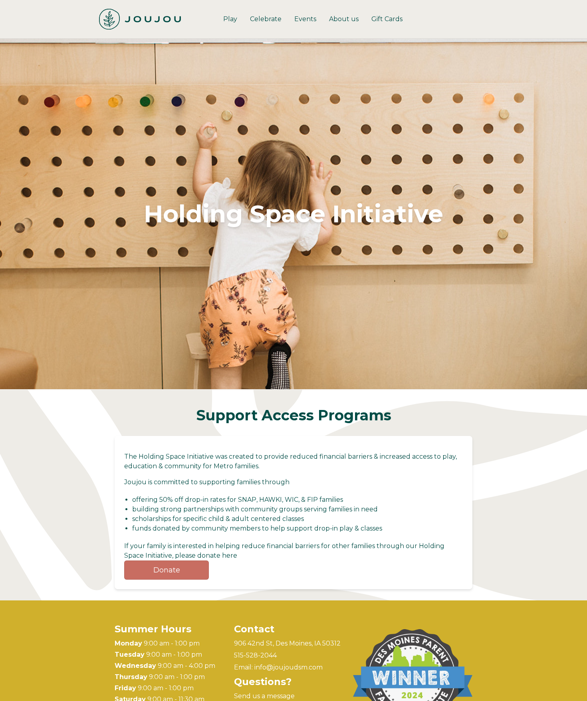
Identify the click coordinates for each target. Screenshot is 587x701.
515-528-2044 (255, 655)
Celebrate (266, 19)
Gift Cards (387, 19)
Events (305, 19)
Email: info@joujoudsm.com (278, 667)
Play (230, 19)
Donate (166, 570)
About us (344, 19)
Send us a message (264, 696)
